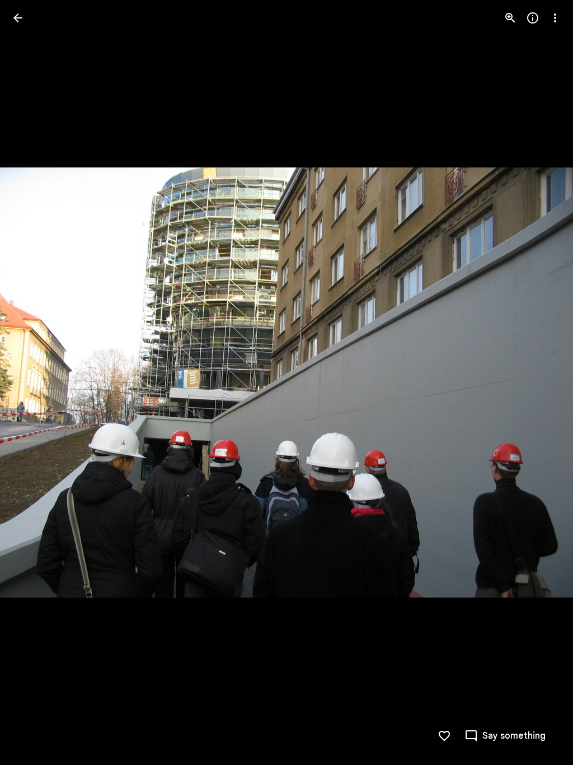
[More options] (555, 18)
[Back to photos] (17, 17)
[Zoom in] (510, 18)
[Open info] (533, 18)
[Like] (444, 736)
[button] (31, 382)
